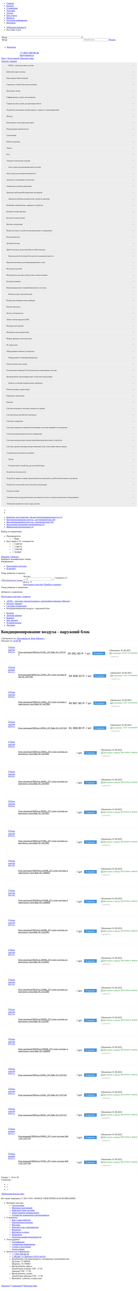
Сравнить (26, 596)
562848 (18, 552)
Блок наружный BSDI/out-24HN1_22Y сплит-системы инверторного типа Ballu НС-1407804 (43, 753)
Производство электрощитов (25, 1227)
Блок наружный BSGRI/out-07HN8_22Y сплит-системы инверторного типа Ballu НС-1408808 (43, 901)
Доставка (10, 10)
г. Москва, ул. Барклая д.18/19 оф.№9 (29, 1256)
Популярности (23, 638)
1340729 (18, 544)
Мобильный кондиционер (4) (19, 527)
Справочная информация (23, 1244)
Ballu (17, 539)
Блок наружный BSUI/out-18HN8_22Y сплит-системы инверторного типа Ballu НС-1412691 (43, 961)
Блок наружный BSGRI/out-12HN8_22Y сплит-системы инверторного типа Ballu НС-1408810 (43, 872)
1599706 (18, 549)
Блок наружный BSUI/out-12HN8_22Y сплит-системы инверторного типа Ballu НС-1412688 (43, 990)
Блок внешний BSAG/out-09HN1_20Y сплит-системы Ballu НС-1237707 (43, 1137)
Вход (3, 58)
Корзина (21, 27)
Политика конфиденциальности (26, 1237)
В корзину (11, 568)
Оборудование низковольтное (25, 1213)
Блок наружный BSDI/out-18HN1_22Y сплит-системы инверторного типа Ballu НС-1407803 (43, 782)
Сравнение (16, 1286)
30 (14, 641)
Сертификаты (18, 1242)
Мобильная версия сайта (13, 1194)
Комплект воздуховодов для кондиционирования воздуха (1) (34, 517)
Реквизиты (17, 1234)
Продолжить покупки (16, 566)
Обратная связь (27, 58)
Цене (33, 638)
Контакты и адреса (20, 1232)
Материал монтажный (22, 1208)
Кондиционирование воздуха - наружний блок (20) (30, 522)
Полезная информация (16, 20)
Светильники (18, 1205)
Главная (10, 3)
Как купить (11, 15)
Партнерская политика (22, 1222)
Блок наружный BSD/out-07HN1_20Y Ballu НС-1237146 (42, 653)
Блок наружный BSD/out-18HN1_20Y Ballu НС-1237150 (42, 728)
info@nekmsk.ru (27, 55)
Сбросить (14, 557)
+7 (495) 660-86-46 (29, 52)
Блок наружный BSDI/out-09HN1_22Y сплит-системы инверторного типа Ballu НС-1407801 (43, 812)
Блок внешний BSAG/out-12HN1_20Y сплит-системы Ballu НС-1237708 (42, 676)
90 (20, 641)
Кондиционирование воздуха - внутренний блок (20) (30, 519)
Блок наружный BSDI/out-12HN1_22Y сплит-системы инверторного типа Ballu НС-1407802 (42, 703)
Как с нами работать (21, 1220)
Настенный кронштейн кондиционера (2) (25, 524)
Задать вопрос (18, 1249)
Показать (5, 557)
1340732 (18, 547)
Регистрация (13, 58)
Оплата (9, 13)
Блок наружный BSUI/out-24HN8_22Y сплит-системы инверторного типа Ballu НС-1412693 (43, 931)
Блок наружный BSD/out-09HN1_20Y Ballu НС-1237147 (42, 1115)
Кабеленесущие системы (23, 1210)
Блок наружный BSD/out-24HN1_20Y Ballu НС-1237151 (42, 1075)
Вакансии (16, 1230)
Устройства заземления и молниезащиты (30, 1215)
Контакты (10, 23)
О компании (12, 8)
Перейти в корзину (52, 584)
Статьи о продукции (21, 1247)
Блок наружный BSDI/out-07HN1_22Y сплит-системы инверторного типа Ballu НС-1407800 (43, 842)
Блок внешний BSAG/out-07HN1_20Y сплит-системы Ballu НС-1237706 (43, 1162)
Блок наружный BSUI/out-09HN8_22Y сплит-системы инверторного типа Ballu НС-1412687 (43, 1020)
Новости (10, 18)
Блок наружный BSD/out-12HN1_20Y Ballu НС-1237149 (42, 1095)
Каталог (10, 6)
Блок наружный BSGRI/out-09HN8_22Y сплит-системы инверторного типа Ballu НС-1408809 (43, 1050)
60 (17, 641)
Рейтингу (40, 638)
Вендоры (16, 1225)
